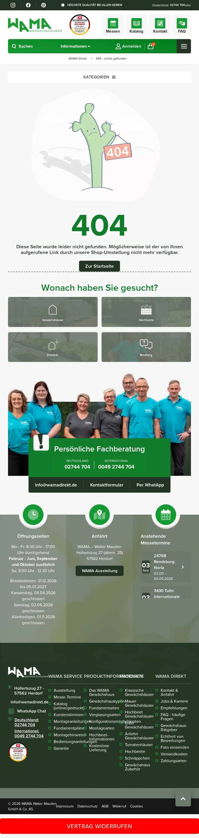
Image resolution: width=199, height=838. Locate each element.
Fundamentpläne (69, 728)
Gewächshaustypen (107, 701)
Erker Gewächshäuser (139, 725)
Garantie (61, 748)
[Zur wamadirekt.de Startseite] (28, 672)
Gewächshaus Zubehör (137, 767)
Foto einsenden (175, 747)
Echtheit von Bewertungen (173, 738)
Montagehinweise (70, 735)
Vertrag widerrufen (99, 826)
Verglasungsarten (105, 714)
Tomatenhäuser (139, 744)
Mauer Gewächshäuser (139, 703)
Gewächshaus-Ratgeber (174, 727)
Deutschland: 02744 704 (27, 722)
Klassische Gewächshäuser (139, 692)
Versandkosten (174, 754)
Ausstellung (64, 690)
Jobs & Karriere (174, 701)
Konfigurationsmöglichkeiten (115, 721)
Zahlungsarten (174, 760)
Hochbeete (135, 751)
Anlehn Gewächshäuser (139, 736)
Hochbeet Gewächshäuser (139, 714)
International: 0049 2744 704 (29, 733)
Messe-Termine (67, 697)
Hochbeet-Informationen (102, 737)
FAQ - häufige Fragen (173, 717)
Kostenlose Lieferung (99, 748)
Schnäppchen (137, 758)
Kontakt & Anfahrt (169, 692)
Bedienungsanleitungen (75, 741)
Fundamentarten (104, 708)
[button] (22, 46)
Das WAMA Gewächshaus (101, 692)
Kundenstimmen (68, 714)
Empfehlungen (174, 708)
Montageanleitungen (72, 721)
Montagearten (102, 728)
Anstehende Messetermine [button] (155, 539)
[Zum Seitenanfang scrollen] (183, 798)
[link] (13, 5)
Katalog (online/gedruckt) (69, 706)
